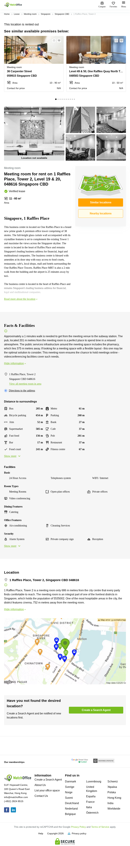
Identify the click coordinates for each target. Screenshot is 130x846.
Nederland (71, 808)
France (90, 801)
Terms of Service (100, 826)
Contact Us (41, 795)
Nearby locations (101, 213)
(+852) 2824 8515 (13, 801)
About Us (40, 785)
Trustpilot (9, 745)
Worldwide (113, 808)
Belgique (70, 814)
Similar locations (100, 202)
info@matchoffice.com (16, 797)
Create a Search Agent (48, 779)
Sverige (69, 786)
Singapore (45, 14)
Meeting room (30, 14)
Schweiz (112, 781)
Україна (112, 786)
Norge (68, 792)
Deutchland (72, 803)
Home (7, 14)
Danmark (70, 781)
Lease (17, 14)
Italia (89, 807)
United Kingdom (91, 788)
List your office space (47, 790)
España (90, 796)
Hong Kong (114, 797)
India (110, 803)
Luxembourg (93, 781)
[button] (53, 40)
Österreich (92, 812)
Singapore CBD (62, 14)
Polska (111, 792)
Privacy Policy (78, 826)
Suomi (69, 797)
